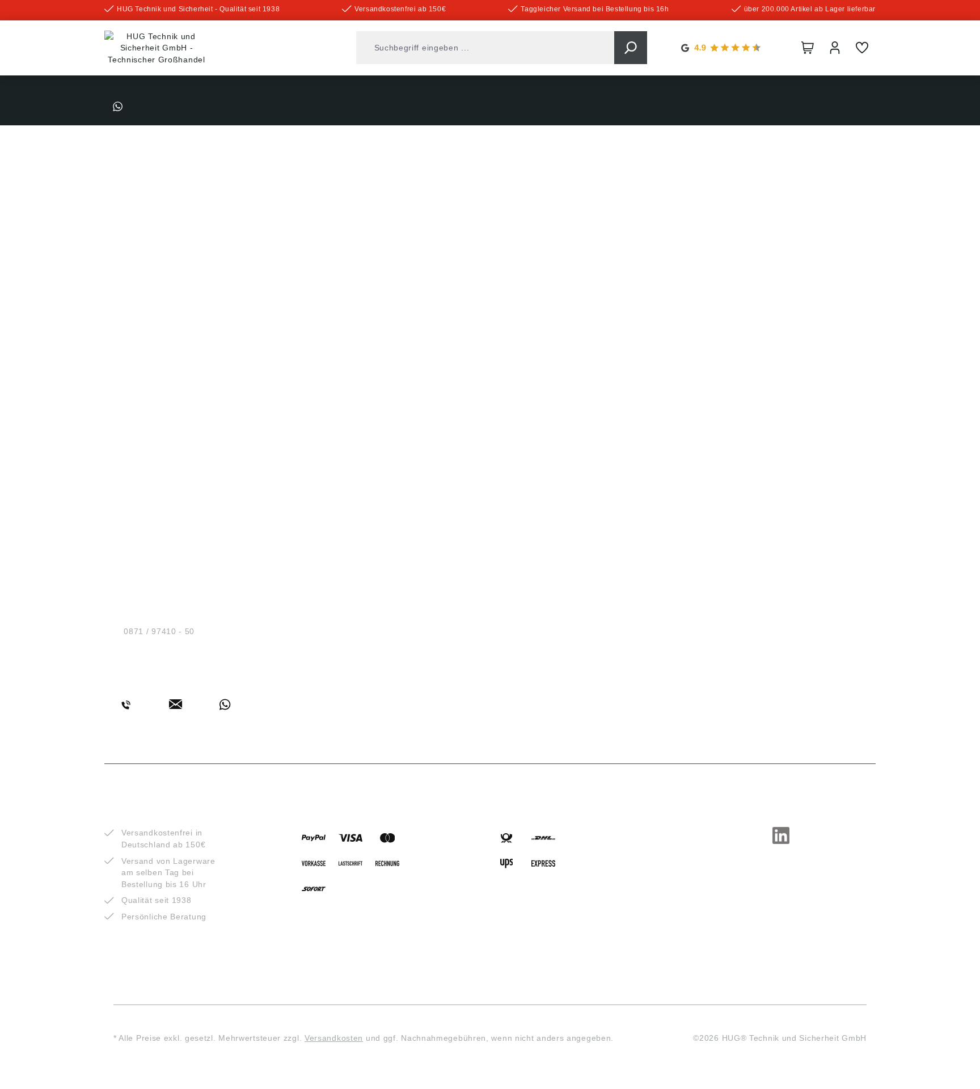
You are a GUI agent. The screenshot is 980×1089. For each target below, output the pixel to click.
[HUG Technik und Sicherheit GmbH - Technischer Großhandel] (156, 48)
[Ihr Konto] (834, 47)
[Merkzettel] (862, 47)
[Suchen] (630, 47)
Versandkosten (334, 1037)
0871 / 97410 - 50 (159, 631)
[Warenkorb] (807, 47)
